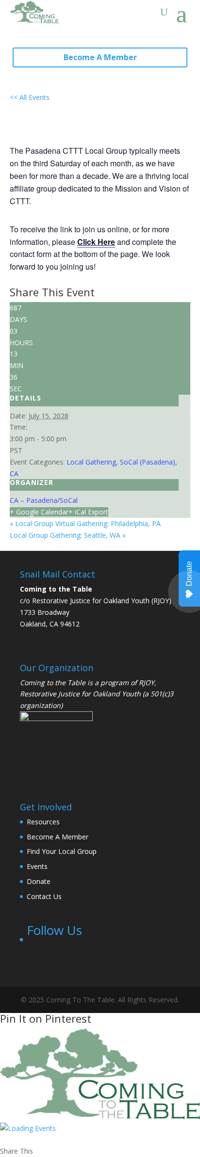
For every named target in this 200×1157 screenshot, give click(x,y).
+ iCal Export (88, 511)
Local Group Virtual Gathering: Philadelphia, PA (85, 523)
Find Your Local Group (62, 851)
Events (37, 866)
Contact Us (44, 896)
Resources (43, 821)
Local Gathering (91, 461)
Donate (38, 881)
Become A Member (100, 57)
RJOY (146, 682)
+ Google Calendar (39, 511)
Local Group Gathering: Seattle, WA (68, 535)
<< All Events (30, 97)
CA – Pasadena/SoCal (44, 500)
